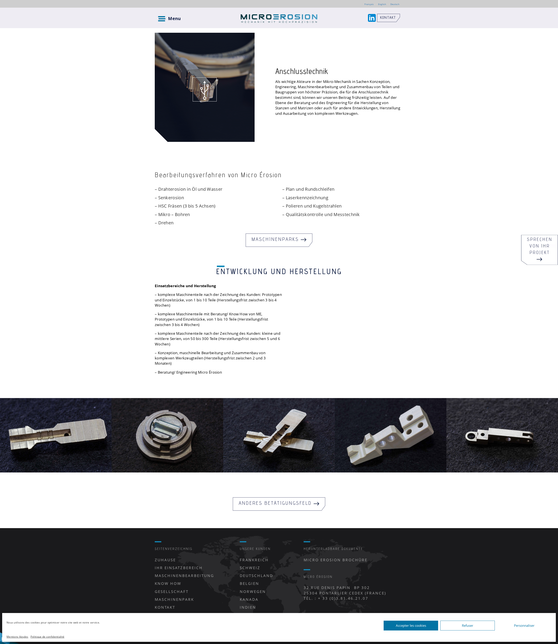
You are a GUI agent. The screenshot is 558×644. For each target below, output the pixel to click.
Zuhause (165, 559)
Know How (168, 583)
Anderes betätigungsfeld (276, 503)
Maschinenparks (276, 239)
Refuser (467, 625)
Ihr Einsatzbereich (179, 567)
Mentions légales (17, 637)
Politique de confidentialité (47, 637)
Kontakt (388, 18)
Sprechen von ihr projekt (539, 246)
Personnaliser (524, 625)
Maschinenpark (174, 599)
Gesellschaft (172, 591)
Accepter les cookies (411, 625)
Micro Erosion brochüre (335, 559)
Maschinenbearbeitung (184, 575)
